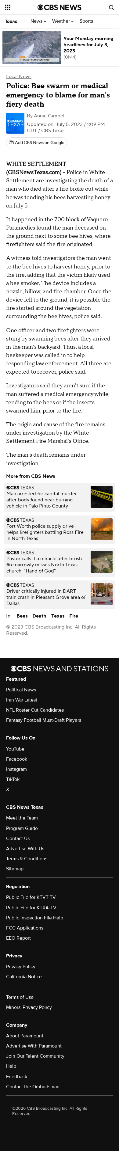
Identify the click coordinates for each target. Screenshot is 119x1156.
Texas (11, 21)
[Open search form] (111, 7)
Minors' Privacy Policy (29, 1007)
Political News (21, 689)
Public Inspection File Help (34, 917)
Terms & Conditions (26, 858)
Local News (18, 76)
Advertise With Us (25, 848)
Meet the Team (22, 818)
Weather (61, 21)
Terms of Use (20, 997)
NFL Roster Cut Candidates (35, 710)
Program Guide (22, 828)
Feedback (16, 1076)
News (37, 21)
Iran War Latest (21, 700)
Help (11, 1066)
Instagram (16, 769)
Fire (73, 616)
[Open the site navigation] (21, 7)
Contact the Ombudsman (33, 1086)
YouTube (15, 749)
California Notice (24, 976)
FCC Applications (24, 928)
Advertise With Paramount (34, 1046)
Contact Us (18, 838)
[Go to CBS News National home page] (59, 7)
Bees (21, 616)
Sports (87, 21)
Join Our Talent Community (35, 1056)
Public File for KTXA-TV (31, 907)
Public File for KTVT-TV (31, 897)
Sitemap (14, 868)
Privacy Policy (20, 966)
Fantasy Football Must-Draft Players (43, 720)
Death (39, 616)
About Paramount (24, 1035)
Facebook (16, 759)
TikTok (13, 779)
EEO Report (18, 938)
